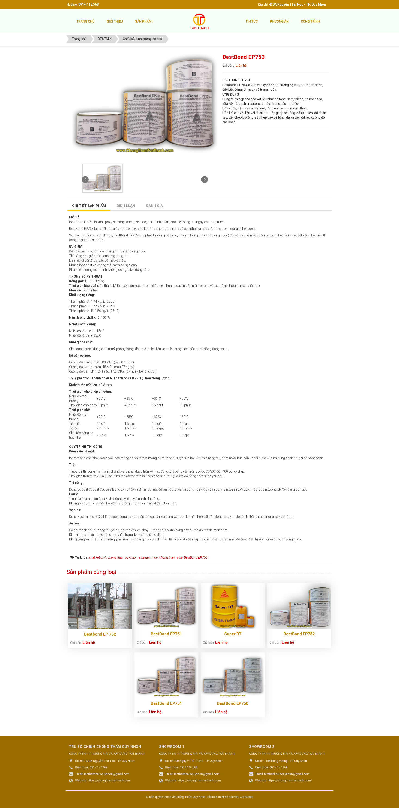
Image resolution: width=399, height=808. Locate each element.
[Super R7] (233, 606)
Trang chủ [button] (85, 21)
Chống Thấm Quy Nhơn (190, 797)
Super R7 (232, 633)
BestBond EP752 (299, 633)
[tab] (89, 206)
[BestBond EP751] (166, 606)
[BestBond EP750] (233, 675)
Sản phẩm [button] (143, 21)
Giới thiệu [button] (115, 21)
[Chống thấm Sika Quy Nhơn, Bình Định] (199, 21)
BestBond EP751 (166, 633)
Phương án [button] (279, 21)
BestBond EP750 (232, 703)
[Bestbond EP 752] (100, 607)
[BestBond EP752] (299, 606)
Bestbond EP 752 (100, 634)
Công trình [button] (310, 21)
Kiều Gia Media (243, 797)
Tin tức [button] (252, 21)
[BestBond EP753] (103, 178)
